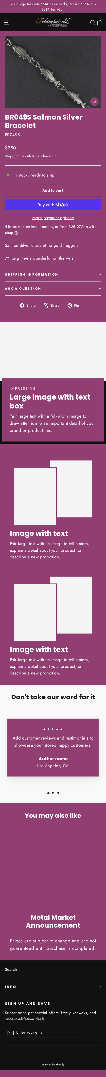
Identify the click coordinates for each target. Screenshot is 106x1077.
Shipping (12, 156)
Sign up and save (27, 1003)
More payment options (53, 218)
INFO (11, 986)
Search (11, 969)
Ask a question (23, 288)
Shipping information (31, 274)
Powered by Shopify (53, 1064)
